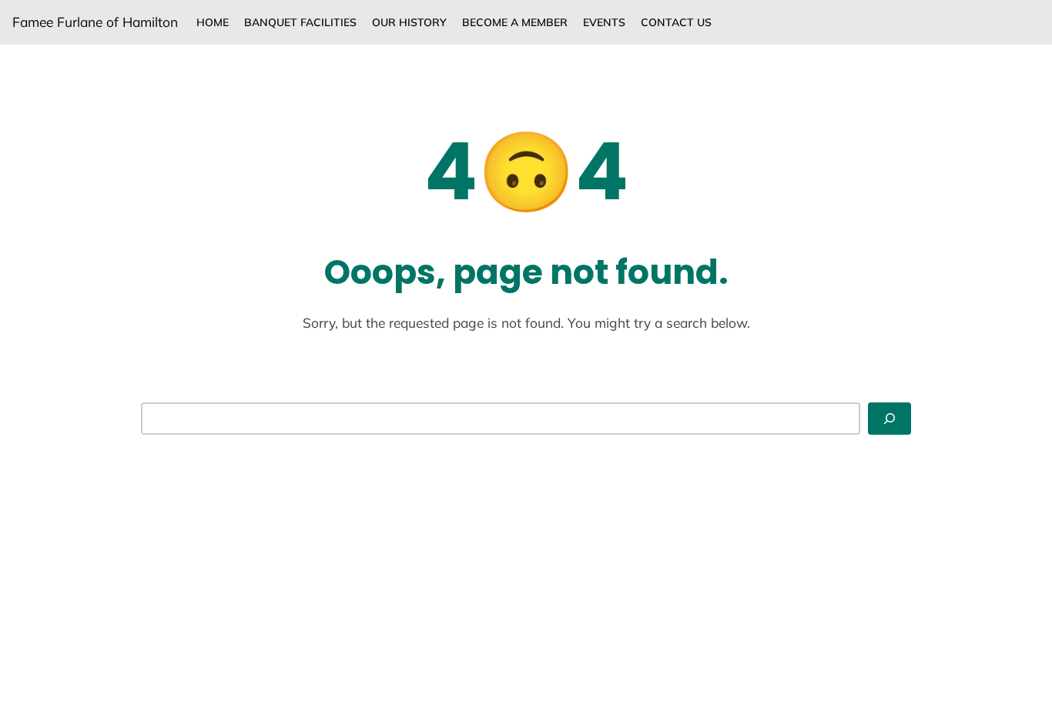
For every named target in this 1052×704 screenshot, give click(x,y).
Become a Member (515, 22)
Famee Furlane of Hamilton (95, 22)
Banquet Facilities (300, 22)
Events (604, 22)
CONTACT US (676, 22)
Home (212, 22)
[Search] (889, 418)
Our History (409, 22)
